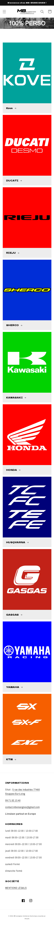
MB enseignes (18, 916)
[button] (4, 11)
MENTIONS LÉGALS (16, 888)
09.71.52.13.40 (13, 800)
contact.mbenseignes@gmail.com (22, 807)
